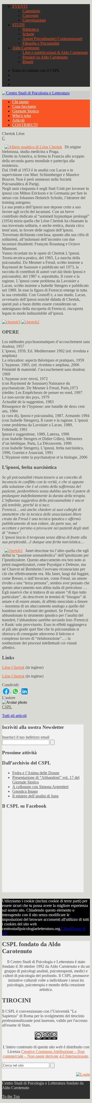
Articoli (18, 120)
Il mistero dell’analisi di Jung (35, 796)
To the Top (11, 1096)
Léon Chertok (13, 667)
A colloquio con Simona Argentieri (40, 787)
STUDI (18, 25)
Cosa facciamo (24, 106)
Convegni (30, 15)
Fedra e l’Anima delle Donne (35, 773)
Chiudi (66, 928)
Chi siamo (20, 102)
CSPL (7, 707)
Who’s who (21, 115)
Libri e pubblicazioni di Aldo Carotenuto (55, 52)
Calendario (31, 11)
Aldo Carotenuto (25, 48)
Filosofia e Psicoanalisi (40, 43)
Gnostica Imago (25, 791)
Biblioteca (30, 29)
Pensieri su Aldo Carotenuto (45, 57)
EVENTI (19, 6)
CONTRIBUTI (25, 125)
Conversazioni (34, 20)
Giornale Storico (25, 111)
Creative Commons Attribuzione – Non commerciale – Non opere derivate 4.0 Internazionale (45, 1053)
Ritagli (27, 62)
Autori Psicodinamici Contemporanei (52, 38)
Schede (28, 34)
